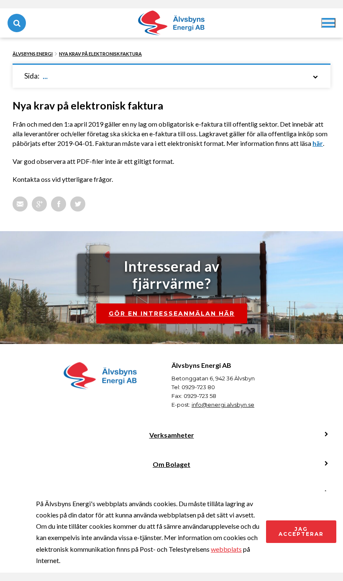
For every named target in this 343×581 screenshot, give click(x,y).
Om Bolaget (171, 464)
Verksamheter (171, 435)
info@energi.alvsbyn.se (223, 404)
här (317, 143)
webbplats (226, 549)
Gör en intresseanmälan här (172, 313)
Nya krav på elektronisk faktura (100, 53)
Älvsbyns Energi (33, 53)
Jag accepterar (301, 531)
